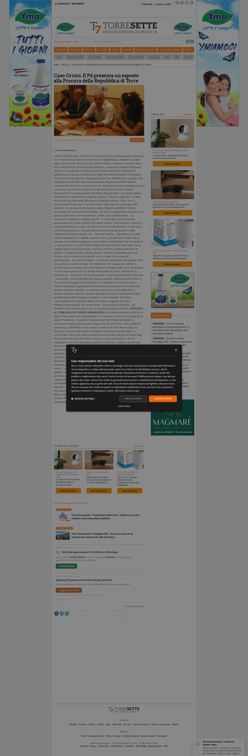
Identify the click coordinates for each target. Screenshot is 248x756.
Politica (89, 50)
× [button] (176, 350)
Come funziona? (62, 599)
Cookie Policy (117, 746)
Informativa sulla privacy (127, 390)
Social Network (136, 57)
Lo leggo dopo (137, 140)
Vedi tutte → (138, 446)
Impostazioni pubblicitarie (127, 387)
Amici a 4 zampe (113, 735)
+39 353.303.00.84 (77, 557)
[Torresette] (124, 28)
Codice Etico (103, 746)
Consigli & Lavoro (75, 57)
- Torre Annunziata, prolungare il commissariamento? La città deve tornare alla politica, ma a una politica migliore (171, 328)
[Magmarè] (172, 418)
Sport (115, 50)
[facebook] (177, 3)
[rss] (191, 3)
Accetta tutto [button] (162, 398)
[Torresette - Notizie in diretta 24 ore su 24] (124, 710)
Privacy (92, 746)
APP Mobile (141, 746)
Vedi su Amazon (68, 490)
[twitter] (182, 3)
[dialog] (124, 378)
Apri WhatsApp (67, 566)
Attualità (60, 50)
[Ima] (172, 290)
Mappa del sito (155, 746)
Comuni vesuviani (141, 724)
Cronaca (75, 50)
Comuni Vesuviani (145, 50)
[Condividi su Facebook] (56, 613)
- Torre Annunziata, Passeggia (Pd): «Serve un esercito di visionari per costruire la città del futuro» (171, 343)
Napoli (188, 50)
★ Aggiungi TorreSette (68, 590)
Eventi (59, 57)
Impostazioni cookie (103, 390)
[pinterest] (187, 3)
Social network (147, 735)
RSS (166, 746)
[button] (83, 398)
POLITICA (65, 64)
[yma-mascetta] (65, 28)
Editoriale (117, 724)
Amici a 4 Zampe (94, 57)
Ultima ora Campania (170, 50)
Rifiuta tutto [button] (133, 398)
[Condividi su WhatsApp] (67, 613)
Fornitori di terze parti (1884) (130, 376)
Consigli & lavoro (96, 735)
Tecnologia (154, 57)
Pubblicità (129, 746)
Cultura (103, 50)
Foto (166, 57)
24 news (127, 724)
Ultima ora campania (160, 724)
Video (176, 57)
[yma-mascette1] (182, 28)
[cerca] (190, 41)
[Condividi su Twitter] (62, 613)
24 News (127, 50)
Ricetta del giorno (115, 57)
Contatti (188, 57)
